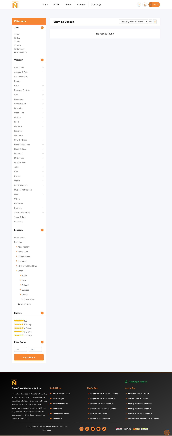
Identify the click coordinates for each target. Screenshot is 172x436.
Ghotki (25, 294)
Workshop (18, 221)
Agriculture (19, 67)
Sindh (20, 271)
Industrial (18, 153)
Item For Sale (20, 162)
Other (16, 194)
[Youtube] (98, 429)
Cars (16, 94)
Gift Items (18, 135)
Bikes (16, 85)
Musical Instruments (23, 190)
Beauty (17, 81)
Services (20, 49)
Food (16, 122)
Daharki (25, 285)
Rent (19, 45)
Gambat (25, 290)
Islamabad (22, 261)
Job (18, 41)
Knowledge (96, 4)
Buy (18, 38)
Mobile (17, 181)
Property (18, 208)
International (19, 237)
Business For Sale (22, 90)
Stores (69, 4)
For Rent (18, 126)
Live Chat (139, 5)
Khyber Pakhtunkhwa (27, 266)
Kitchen (17, 176)
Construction (20, 103)
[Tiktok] (104, 429)
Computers (19, 99)
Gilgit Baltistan (24, 256)
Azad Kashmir (24, 247)
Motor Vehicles (21, 185)
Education (18, 108)
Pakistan (18, 242)
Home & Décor (20, 149)
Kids (16, 171)
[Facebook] (81, 429)
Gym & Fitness (20, 140)
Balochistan (23, 251)
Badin (24, 275)
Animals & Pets (21, 72)
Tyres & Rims (20, 217)
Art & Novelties (21, 76)
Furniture (18, 131)
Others (17, 199)
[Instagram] (87, 429)
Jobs (16, 167)
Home (45, 4)
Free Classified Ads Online (26, 388)
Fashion (17, 117)
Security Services (22, 212)
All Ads (56, 4)
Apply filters (29, 357)
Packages (81, 4)
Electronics (19, 113)
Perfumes (18, 203)
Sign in (145, 5)
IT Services (19, 158)
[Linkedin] (93, 429)
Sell (18, 34)
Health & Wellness (22, 144)
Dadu (24, 280)
